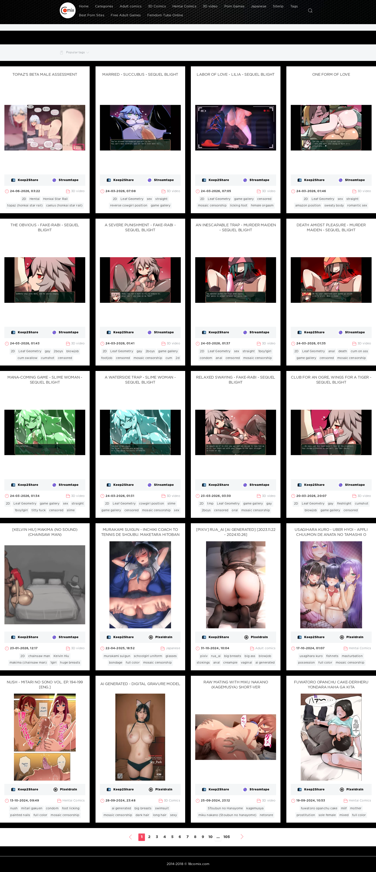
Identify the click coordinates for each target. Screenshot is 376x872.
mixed (344, 815)
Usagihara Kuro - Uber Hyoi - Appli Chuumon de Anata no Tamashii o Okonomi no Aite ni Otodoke (331, 535)
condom (206, 358)
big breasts (232, 656)
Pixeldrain (164, 637)
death (342, 351)
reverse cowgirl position (128, 205)
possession (306, 662)
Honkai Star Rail (55, 199)
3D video (210, 6)
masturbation (352, 656)
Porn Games (234, 6)
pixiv (204, 656)
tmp (210, 503)
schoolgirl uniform (148, 656)
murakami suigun (117, 656)
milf (344, 808)
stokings (203, 662)
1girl (53, 662)
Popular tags (75, 52)
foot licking (70, 808)
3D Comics (157, 6)
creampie (230, 662)
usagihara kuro (311, 656)
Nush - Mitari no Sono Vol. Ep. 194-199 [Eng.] (45, 685)
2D (24, 199)
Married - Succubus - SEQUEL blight (140, 74)
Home (84, 6)
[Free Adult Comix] (68, 10)
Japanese (258, 6)
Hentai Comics (184, 6)
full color (132, 662)
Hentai (35, 199)
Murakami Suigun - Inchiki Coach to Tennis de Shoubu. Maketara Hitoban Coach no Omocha (140, 535)
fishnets (332, 656)
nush (14, 808)
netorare (266, 815)
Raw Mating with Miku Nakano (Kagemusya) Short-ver (235, 685)
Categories (104, 6)
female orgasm (262, 205)
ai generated (265, 662)
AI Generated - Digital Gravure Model (140, 684)
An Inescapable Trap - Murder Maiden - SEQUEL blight (236, 228)
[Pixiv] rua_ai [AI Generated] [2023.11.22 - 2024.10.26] (235, 532)
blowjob (72, 351)
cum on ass (359, 351)
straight (161, 199)
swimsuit (162, 808)
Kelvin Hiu (61, 656)
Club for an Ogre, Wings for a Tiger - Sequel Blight (331, 380)
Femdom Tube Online (165, 15)
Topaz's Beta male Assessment (44, 74)
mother (355, 808)
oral (235, 510)
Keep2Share (28, 180)
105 (226, 837)
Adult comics (130, 6)
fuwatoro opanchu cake (319, 808)
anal (219, 358)
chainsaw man (39, 656)
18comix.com (198, 864)
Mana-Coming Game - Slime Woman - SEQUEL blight (44, 380)
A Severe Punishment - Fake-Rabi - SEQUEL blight (140, 228)
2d (177, 358)
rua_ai (216, 656)
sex (149, 199)
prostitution (306, 815)
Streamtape (69, 180)
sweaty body (334, 205)
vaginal (246, 662)
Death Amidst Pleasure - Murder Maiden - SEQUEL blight (331, 228)
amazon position (308, 205)
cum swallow (27, 358)
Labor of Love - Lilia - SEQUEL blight (236, 74)
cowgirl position (151, 503)
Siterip (278, 6)
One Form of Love (331, 74)
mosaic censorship (212, 205)
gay (47, 351)
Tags (294, 6)
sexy (173, 815)
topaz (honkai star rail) (25, 205)
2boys (58, 351)
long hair (160, 815)
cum (169, 358)
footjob (106, 358)
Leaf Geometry (132, 199)
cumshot (47, 358)
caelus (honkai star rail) (64, 205)
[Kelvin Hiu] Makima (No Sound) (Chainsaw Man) (44, 532)
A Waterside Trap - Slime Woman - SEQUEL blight (140, 380)
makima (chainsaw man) (28, 662)
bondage (116, 662)
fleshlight (344, 503)
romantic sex (357, 205)
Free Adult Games (126, 15)
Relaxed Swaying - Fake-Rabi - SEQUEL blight (235, 380)
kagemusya (255, 808)
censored (264, 199)
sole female (327, 815)
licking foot (238, 205)
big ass (250, 656)
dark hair (142, 815)
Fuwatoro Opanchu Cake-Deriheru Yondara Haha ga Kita (331, 685)
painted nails (20, 815)
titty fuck (39, 510)
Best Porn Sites (91, 15)
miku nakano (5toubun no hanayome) (227, 815)
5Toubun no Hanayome (225, 808)
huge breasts (70, 662)
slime (71, 510)
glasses (171, 656)
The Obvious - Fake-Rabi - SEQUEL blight (44, 228)
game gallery (160, 205)
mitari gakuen (31, 808)
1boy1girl (264, 351)
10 (210, 837)
